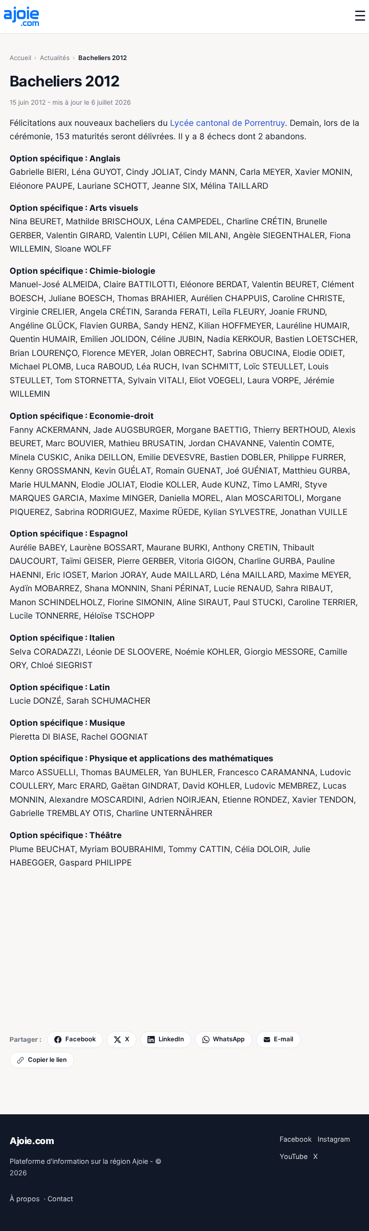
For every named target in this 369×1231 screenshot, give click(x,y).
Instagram (334, 1139)
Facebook (296, 1139)
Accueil (20, 57)
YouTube (294, 1156)
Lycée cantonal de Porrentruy (227, 123)
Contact (60, 1198)
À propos (25, 1198)
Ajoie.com (32, 1140)
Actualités (55, 57)
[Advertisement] (184, 948)
